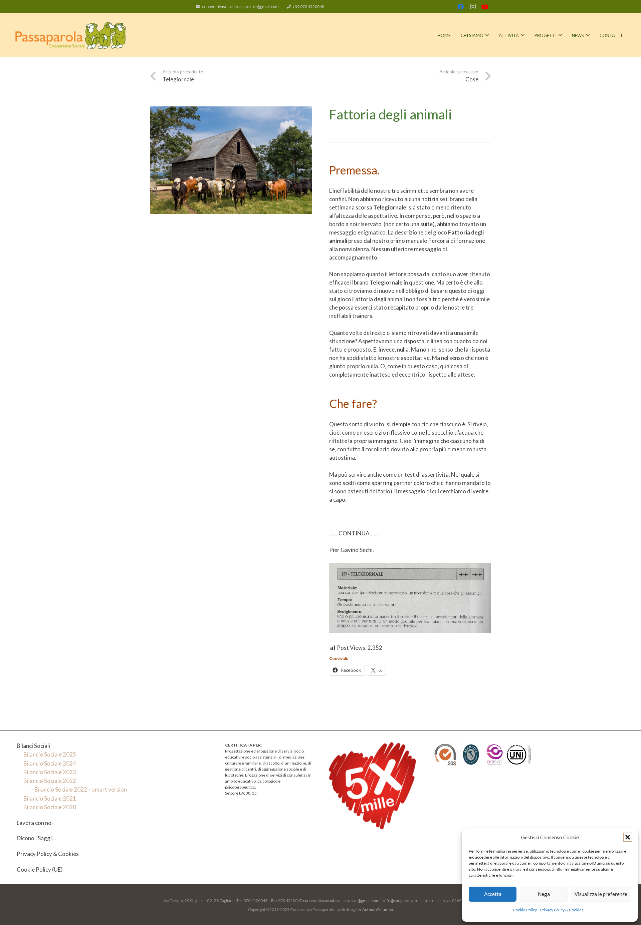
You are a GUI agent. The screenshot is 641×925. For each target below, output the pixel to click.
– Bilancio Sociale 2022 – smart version (78, 789)
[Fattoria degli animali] (231, 110)
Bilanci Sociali (33, 745)
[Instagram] (473, 7)
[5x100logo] (372, 785)
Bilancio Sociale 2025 (49, 754)
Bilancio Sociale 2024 (49, 763)
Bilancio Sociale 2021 (49, 798)
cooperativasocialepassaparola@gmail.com (341, 900)
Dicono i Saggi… (36, 838)
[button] (627, 837)
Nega (544, 894)
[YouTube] (485, 7)
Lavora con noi (35, 822)
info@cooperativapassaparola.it (411, 900)
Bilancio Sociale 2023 (49, 772)
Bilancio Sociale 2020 (49, 807)
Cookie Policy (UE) (40, 869)
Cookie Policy (525, 909)
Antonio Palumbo (377, 909)
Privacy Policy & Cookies (562, 909)
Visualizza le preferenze (601, 894)
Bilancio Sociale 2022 (49, 780)
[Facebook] (461, 7)
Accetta (492, 894)
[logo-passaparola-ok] (71, 35)
